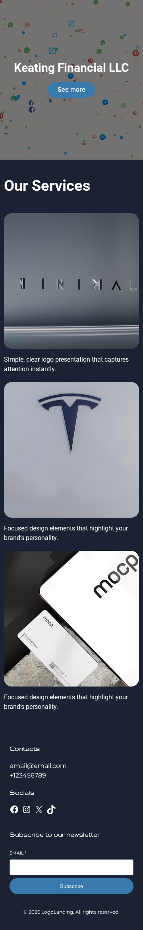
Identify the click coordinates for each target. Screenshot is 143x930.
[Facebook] (14, 809)
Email (18, 853)
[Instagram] (26, 809)
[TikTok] (51, 809)
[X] (39, 809)
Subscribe (71, 886)
